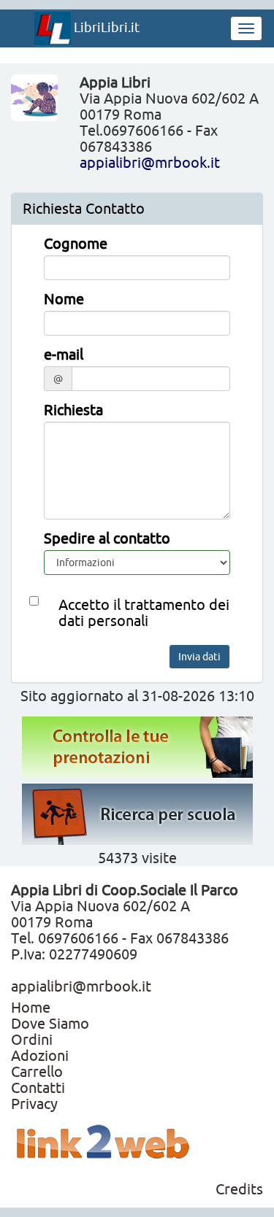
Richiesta (73, 410)
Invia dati (199, 656)
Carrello (37, 1071)
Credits (239, 1189)
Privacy (34, 1103)
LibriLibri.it (105, 27)
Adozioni (40, 1055)
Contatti (38, 1087)
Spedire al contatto (107, 538)
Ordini (32, 1039)
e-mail (63, 355)
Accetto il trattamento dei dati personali (143, 613)
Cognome (75, 244)
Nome (64, 299)
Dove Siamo (50, 1023)
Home (30, 1007)
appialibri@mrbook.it (150, 162)
